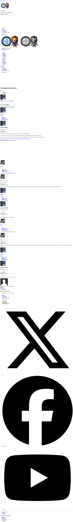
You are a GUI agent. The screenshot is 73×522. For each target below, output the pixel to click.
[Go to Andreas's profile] (2, 99)
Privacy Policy (4, 511)
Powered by (5, 515)
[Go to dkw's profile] (2, 164)
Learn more (2, 14)
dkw (1, 166)
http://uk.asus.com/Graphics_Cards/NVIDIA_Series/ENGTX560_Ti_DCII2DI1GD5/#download (15, 138)
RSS (4, 513)
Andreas (1, 100)
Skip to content (2, 0)
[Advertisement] (36, 80)
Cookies (3, 512)
